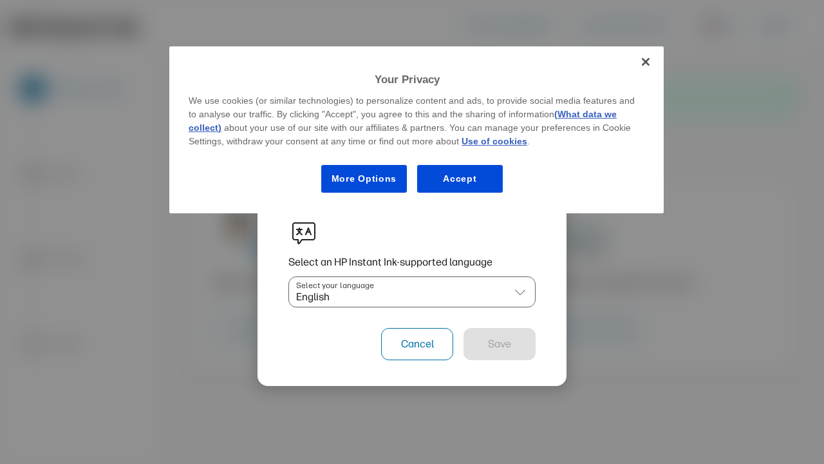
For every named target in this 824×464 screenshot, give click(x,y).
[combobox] (399, 292)
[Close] (646, 62)
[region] (416, 129)
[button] (520, 292)
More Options (364, 178)
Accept (459, 178)
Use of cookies (494, 141)
